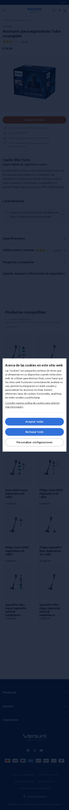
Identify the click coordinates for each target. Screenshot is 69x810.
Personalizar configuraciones (35, 442)
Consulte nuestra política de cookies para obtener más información (32, 405)
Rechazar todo (35, 432)
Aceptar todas (34, 421)
